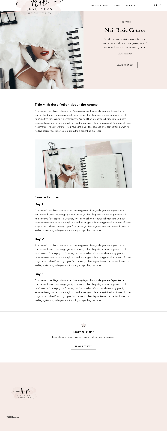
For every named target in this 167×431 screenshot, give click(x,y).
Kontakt (130, 5)
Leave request (125, 65)
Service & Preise (99, 5)
